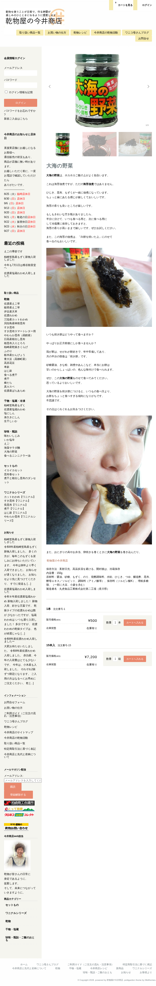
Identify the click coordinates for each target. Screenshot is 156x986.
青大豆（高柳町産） (16, 359)
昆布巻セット (12, 474)
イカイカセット (13, 470)
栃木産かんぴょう (14, 354)
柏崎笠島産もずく (14, 405)
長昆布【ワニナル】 (16, 504)
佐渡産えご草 (12, 303)
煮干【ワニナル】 (14, 508)
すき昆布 (9, 327)
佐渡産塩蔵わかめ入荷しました (20, 274)
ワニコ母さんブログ (137, 32)
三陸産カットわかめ (16, 319)
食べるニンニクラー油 (17, 455)
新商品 (120, 968)
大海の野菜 (10, 451)
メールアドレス (13, 67)
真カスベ (9, 386)
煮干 (6, 378)
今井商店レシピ (98, 968)
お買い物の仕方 (57, 32)
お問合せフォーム (14, 702)
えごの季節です (13, 251)
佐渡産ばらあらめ (14, 390)
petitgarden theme (133, 980)
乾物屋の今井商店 (57, 560)
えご (6, 443)
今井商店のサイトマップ (18, 732)
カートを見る (124, 3)
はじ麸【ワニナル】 (16, 512)
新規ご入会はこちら (16, 118)
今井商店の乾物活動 (106, 32)
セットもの (12, 904)
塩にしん (9, 413)
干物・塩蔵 (12, 929)
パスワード (10, 79)
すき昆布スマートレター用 (20, 331)
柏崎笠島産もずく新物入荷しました (20, 258)
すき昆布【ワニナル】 (17, 500)
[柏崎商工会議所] (19, 804)
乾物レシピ (80, 32)
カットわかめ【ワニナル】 (20, 496)
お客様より (146, 972)
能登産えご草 (12, 307)
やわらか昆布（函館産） (18, 335)
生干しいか (10, 421)
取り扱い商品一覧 (29, 32)
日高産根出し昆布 (14, 339)
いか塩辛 (9, 439)
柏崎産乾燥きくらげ (16, 347)
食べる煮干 (10, 374)
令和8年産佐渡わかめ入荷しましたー (20, 640)
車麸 (6, 366)
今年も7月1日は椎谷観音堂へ (20, 266)
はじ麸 (8, 370)
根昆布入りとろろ (14, 343)
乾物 (8, 921)
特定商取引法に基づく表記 (20, 748)
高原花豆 (9, 362)
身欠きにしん (12, 417)
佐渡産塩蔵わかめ (14, 409)
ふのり (8, 351)
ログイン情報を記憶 (20, 92)
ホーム (24, 964)
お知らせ (126, 972)
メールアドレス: (13, 775)
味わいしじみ (12, 435)
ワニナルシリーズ (16, 913)
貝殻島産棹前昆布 (14, 323)
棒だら (8, 382)
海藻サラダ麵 (12, 447)
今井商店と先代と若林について (20, 755)
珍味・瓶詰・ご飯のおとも (20, 939)
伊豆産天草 (10, 311)
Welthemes (150, 980)
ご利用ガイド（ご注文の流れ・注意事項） (20, 714)
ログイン (147, 5)
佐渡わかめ (10, 315)
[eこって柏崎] (19, 810)
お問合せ (143, 38)
